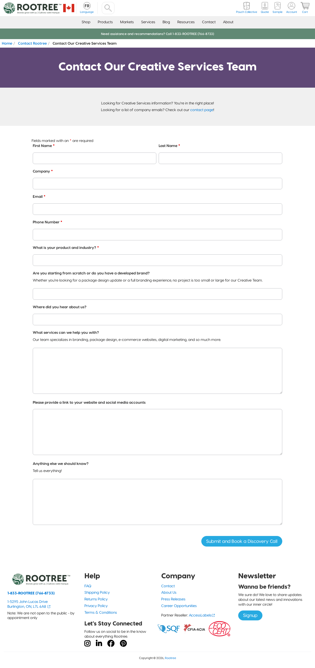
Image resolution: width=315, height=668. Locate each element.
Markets (127, 22)
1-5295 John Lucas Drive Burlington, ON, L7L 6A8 (27, 604)
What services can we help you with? (66, 332)
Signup (250, 615)
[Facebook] (111, 643)
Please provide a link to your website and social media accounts (89, 402)
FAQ (87, 586)
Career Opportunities (179, 606)
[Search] (108, 8)
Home (7, 43)
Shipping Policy (97, 592)
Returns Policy (96, 599)
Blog (166, 22)
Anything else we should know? (61, 463)
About (228, 22)
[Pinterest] (123, 643)
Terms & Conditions (100, 612)
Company (43, 171)
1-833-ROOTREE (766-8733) (31, 593)
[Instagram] (87, 643)
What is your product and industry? (66, 247)
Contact (209, 22)
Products (105, 22)
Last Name (169, 145)
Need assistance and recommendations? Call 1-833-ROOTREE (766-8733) (157, 33)
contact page (201, 110)
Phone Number (47, 222)
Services (148, 22)
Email (39, 196)
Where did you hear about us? (59, 307)
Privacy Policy (96, 606)
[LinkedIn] (99, 643)
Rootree (170, 658)
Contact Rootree (32, 43)
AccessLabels (200, 615)
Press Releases (173, 599)
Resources (186, 22)
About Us (168, 592)
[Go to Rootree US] (68, 8)
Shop (86, 22)
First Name (44, 145)
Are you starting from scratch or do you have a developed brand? (91, 273)
